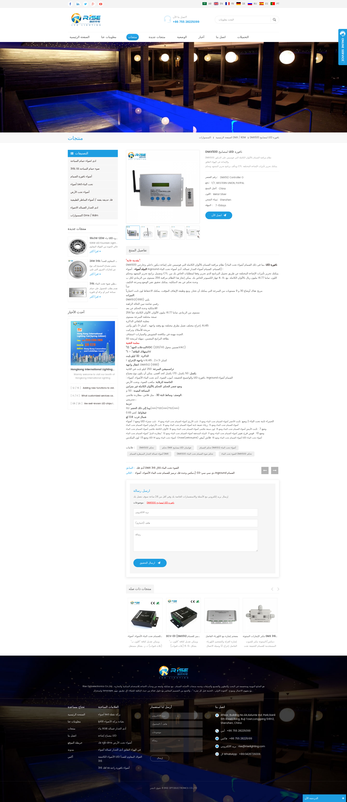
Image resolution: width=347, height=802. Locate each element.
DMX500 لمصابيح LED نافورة (160, 503)
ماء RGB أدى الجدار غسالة (112, 729)
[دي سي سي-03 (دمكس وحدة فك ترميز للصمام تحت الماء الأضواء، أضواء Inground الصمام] (139, 615)
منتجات (132, 37)
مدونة (71, 750)
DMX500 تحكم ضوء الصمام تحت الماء (195, 454)
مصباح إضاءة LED (107, 736)
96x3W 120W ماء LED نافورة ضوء (104, 238)
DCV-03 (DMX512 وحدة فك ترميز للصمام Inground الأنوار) (178, 636)
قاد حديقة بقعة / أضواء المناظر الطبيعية (91, 200)
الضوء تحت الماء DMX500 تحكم (236, 454)
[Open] (342, 47)
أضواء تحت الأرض (79, 192)
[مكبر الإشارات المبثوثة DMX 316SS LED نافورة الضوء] (254, 615)
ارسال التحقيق (147, 563)
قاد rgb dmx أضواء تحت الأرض (115, 743)
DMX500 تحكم (146, 447)
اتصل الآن (216, 215)
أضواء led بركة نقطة (109, 714)
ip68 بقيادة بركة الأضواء (111, 721)
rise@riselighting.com (251, 746)
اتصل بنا (221, 37)
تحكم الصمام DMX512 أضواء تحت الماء (218, 447)
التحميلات (243, 37)
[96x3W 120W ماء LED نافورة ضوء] (78, 247)
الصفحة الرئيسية (79, 37)
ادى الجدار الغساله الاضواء (84, 208)
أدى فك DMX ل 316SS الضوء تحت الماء (157, 468)
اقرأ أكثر (94, 252)
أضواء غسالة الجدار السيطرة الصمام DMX (149, 454)
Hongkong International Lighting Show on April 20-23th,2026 (93, 369)
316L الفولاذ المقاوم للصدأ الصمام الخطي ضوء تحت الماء (104, 284)
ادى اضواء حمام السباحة (83, 161)
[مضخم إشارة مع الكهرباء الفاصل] (216, 615)
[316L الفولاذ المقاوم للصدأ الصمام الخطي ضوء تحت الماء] (78, 292)
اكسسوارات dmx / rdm (84, 215)
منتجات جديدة (157, 37)
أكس (70, 757)
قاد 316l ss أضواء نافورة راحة (114, 768)
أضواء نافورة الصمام (81, 176)
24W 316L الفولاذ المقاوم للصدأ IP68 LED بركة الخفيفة (104, 261)
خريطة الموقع (75, 743)
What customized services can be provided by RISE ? (110, 396)
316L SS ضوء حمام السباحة (85, 169)
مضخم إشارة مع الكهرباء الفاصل (216, 636)
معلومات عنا (108, 37)
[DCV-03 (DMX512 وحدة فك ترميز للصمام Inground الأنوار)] (178, 615)
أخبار (201, 37)
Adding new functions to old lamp (101, 388)
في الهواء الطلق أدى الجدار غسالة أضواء (119, 750)
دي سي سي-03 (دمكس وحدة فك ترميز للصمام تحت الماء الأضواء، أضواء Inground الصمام (185, 473)
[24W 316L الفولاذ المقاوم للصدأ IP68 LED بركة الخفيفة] (78, 269)
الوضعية (182, 37)
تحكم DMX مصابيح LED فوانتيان (176, 447)
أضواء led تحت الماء (81, 184)
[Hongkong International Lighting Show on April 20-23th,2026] (93, 343)
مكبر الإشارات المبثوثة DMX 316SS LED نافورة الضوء (254, 636)
